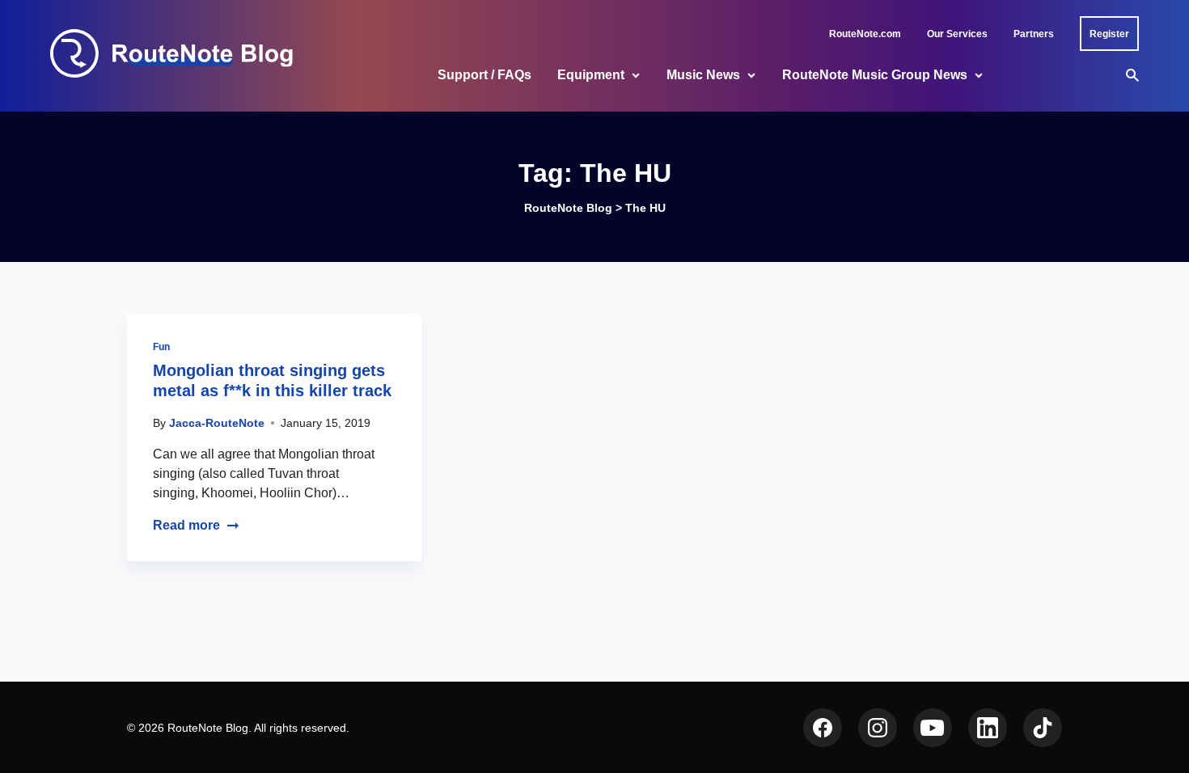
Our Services (957, 34)
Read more (186, 525)
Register (1109, 34)
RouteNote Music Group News (874, 75)
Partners (1033, 34)
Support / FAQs (484, 75)
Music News (703, 75)
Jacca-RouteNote (216, 422)
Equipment (590, 75)
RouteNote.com (865, 34)
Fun (161, 347)
